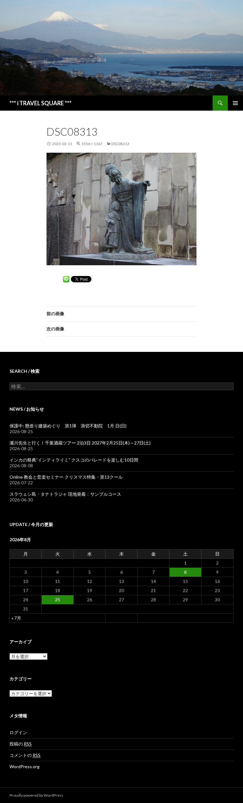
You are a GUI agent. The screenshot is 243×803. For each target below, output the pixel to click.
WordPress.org (24, 766)
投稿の (20, 743)
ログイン (18, 732)
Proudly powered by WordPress (36, 795)
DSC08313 (120, 143)
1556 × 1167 (92, 143)
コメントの (24, 755)
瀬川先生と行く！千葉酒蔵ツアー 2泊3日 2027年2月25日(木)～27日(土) (80, 442)
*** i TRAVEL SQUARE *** (40, 103)
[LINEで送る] (66, 279)
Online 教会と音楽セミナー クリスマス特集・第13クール (66, 477)
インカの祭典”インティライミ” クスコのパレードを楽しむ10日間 (73, 460)
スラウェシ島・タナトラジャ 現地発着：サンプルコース (65, 494)
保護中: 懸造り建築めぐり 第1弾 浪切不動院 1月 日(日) (68, 425)
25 (57, 599)
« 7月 (16, 618)
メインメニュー (235, 103)
